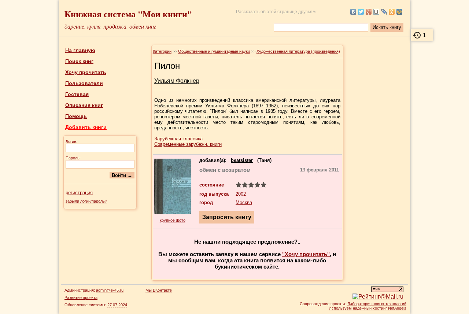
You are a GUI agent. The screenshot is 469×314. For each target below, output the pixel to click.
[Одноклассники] (392, 11)
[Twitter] (361, 11)
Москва (244, 202)
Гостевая (77, 94)
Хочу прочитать (85, 72)
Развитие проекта (80, 297)
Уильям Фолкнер (176, 81)
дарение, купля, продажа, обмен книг (110, 26)
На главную (80, 50)
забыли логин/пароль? (86, 201)
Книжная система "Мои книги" (128, 13)
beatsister (242, 160)
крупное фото (172, 220)
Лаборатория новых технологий (376, 304)
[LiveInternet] (376, 11)
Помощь (76, 116)
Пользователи (84, 83)
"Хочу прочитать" (306, 254)
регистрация (79, 192)
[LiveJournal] (384, 11)
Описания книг (84, 105)
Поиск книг (79, 61)
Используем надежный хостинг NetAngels (367, 308)
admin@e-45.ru (109, 290)
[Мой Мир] (399, 11)
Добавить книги (86, 127)
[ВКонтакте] (353, 11)
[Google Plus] (369, 11)
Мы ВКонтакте (158, 290)
